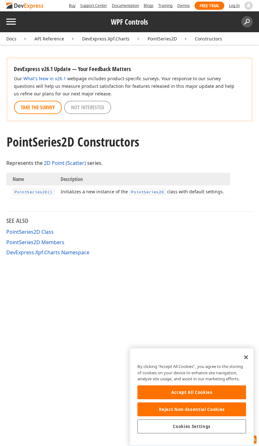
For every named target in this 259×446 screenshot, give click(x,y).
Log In (234, 5)
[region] (192, 397)
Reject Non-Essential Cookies (192, 409)
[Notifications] (248, 6)
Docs (11, 39)
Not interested (87, 107)
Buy (72, 5)
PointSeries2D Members (35, 242)
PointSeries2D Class (30, 231)
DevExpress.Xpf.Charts (106, 39)
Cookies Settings (192, 426)
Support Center (93, 5)
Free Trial (209, 6)
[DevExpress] (25, 6)
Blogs (149, 5)
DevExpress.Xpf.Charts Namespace (47, 252)
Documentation (125, 5)
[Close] (246, 357)
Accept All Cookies (192, 392)
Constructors (208, 39)
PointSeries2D (162, 39)
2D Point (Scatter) (65, 163)
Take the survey (38, 107)
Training (165, 5)
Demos (183, 5)
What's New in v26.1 (44, 78)
